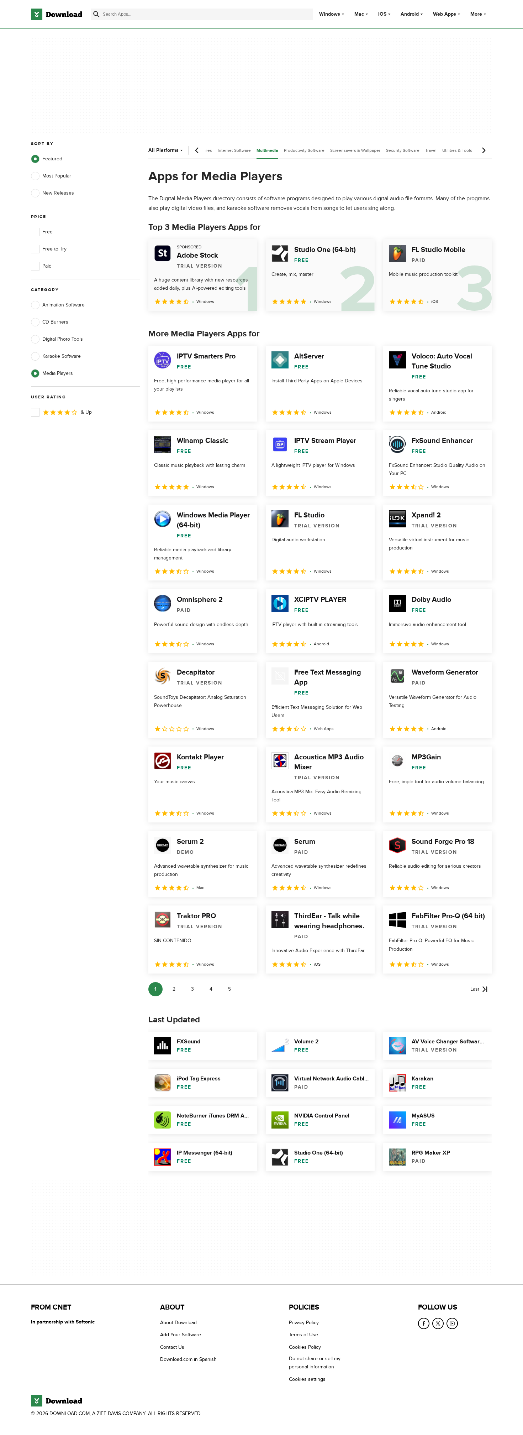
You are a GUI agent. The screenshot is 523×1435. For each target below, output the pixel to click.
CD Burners (55, 322)
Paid (47, 266)
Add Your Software (180, 1335)
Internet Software (234, 150)
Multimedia (267, 150)
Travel (431, 150)
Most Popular (56, 176)
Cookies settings (307, 1379)
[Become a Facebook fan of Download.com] (423, 1323)
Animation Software (63, 305)
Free (47, 232)
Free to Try (54, 249)
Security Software (402, 150)
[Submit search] (96, 14)
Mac (359, 14)
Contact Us (172, 1347)
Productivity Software (304, 150)
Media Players (57, 373)
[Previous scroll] (197, 150)
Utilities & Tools (457, 150)
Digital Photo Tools (62, 339)
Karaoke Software (61, 356)
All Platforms (163, 150)
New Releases (58, 193)
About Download (178, 1323)
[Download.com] (56, 14)
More (476, 14)
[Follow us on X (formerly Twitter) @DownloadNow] (438, 1323)
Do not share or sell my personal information (314, 1363)
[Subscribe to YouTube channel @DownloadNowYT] (452, 1323)
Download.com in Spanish (188, 1359)
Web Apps (444, 14)
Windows (329, 14)
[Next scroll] (483, 150)
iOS (382, 14)
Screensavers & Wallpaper (355, 150)
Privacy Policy (304, 1323)
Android (410, 14)
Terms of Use (303, 1335)
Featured (52, 159)
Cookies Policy (305, 1347)
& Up (86, 412)
